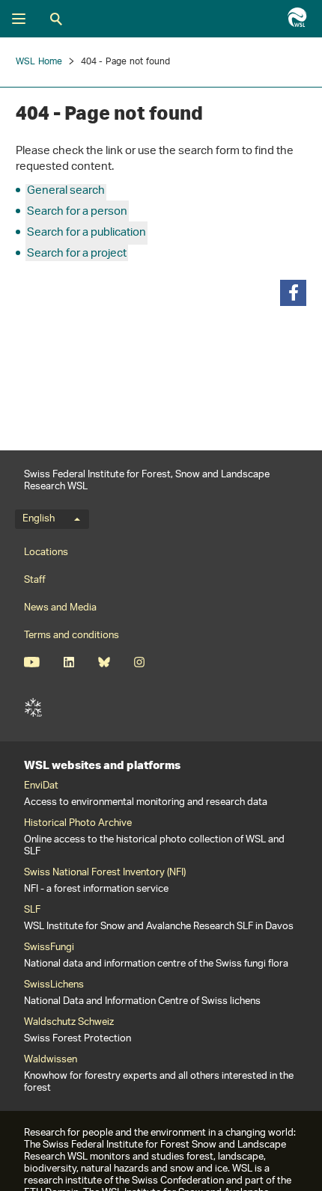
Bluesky (103, 662)
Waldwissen (50, 1060)
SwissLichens (54, 985)
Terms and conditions (71, 635)
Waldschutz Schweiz (69, 1023)
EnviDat (41, 786)
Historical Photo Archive (78, 824)
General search (66, 191)
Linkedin (68, 662)
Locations (46, 552)
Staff (35, 580)
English (38, 519)
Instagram (139, 662)
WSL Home (39, 61)
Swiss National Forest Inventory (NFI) (105, 873)
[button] (293, 293)
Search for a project (77, 254)
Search (56, 18)
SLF (33, 707)
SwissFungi (49, 948)
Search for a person (77, 212)
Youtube (32, 662)
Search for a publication (86, 233)
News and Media (60, 607)
